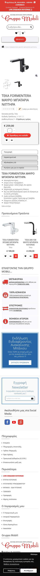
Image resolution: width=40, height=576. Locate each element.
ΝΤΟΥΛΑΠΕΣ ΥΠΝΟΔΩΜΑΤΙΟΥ (14, 484)
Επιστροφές (7, 521)
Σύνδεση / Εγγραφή (12, 7)
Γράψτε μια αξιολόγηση (30, 109)
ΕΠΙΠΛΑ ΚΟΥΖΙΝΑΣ (10, 480)
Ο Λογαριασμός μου (10, 513)
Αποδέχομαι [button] (28, 571)
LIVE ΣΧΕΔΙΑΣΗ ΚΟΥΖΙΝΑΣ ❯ (20, 9)
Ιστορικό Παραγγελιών (11, 517)
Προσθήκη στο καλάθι (18, 135)
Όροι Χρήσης (8, 454)
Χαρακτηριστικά (10, 157)
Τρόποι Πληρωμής (10, 451)
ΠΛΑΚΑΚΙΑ (7, 491)
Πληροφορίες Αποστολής (12, 447)
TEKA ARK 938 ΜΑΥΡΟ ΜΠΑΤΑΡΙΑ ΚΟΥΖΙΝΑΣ (30, 242)
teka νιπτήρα (6, 206)
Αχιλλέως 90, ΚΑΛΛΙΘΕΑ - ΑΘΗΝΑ (19, 2)
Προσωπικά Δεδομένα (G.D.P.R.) (14, 458)
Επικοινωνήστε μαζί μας (12, 462)
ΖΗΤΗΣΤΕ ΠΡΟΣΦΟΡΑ (20, 362)
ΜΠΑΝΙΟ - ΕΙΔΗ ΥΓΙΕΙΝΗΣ (12, 487)
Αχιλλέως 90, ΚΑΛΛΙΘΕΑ (11, 552)
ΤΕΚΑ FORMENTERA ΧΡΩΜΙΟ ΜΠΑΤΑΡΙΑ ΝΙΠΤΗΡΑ (10, 242)
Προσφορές (7, 495)
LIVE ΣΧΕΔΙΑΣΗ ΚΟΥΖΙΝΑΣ (13, 476)
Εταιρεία (6, 443)
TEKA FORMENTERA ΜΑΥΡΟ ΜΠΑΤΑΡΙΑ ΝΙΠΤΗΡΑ (21, 47)
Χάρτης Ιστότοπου (10, 499)
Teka (16, 114)
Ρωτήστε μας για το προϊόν (14, 168)
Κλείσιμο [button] (34, 554)
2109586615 (20, 5)
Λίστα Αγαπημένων (10, 524)
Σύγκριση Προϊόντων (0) (26, 7)
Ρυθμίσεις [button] (11, 571)
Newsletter (7, 528)
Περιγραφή (8, 152)
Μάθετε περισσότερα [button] (11, 564)
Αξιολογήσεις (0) (10, 162)
